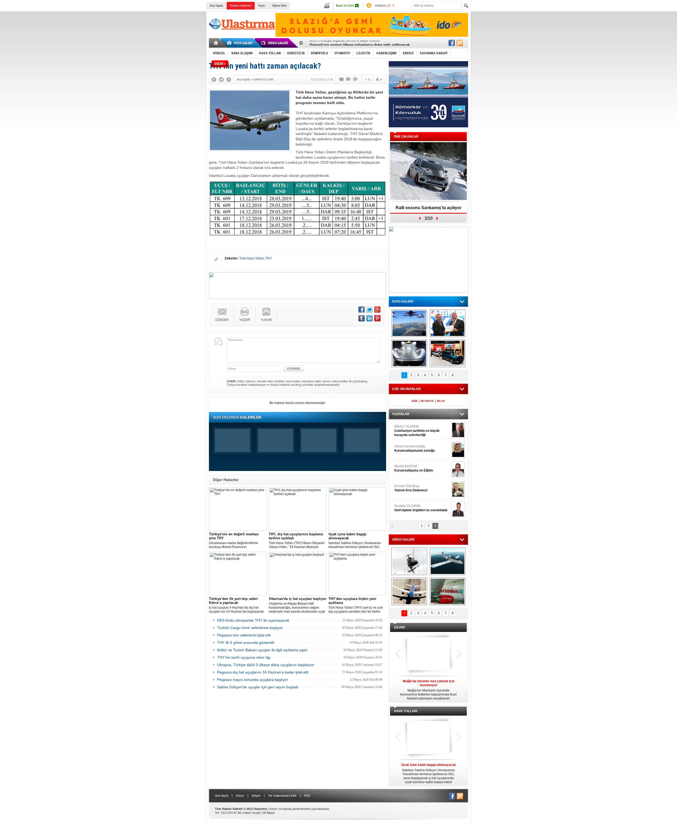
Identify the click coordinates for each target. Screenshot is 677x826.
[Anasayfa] (216, 43)
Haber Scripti (251, 812)
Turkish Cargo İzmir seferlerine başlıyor (250, 628)
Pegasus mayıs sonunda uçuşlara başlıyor (252, 679)
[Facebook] (214, 79)
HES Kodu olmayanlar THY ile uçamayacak (253, 620)
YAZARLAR (400, 414)
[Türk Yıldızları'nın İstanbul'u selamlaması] (409, 323)
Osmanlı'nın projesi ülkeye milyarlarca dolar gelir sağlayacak (359, 43)
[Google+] (228, 79)
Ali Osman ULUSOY (408, 429)
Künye (240, 795)
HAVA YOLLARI (405, 711)
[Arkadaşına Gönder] (348, 79)
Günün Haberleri (240, 5)
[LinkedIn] (369, 318)
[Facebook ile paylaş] (452, 43)
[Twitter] (221, 79)
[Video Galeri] (275, 43)
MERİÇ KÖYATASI (407, 488)
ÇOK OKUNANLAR (406, 389)
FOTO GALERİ (402, 301)
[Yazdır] (355, 79)
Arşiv (261, 5)
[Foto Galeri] (240, 43)
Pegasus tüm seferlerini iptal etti (244, 635)
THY (269, 258)
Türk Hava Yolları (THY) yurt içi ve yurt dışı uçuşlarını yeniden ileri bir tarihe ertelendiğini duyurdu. (355, 605)
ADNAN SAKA (410, 469)
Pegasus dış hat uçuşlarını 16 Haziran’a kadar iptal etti (262, 672)
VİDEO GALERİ (403, 539)
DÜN (414, 400)
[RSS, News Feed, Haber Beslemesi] (459, 43)
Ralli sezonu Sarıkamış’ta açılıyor (428, 207)
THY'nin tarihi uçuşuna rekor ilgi (243, 657)
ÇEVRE (399, 627)
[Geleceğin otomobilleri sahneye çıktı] (409, 353)
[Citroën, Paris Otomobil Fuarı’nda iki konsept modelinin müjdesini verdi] (447, 353)
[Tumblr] (361, 318)
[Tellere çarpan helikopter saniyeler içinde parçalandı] (409, 561)
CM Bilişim (268, 812)
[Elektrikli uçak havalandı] (447, 561)
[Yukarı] (266, 314)
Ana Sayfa (216, 5)
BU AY (441, 400)
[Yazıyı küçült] (367, 79)
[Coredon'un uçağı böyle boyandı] (447, 591)
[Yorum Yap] (341, 79)
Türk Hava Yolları (251, 258)
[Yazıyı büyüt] (379, 79)
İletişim (256, 795)
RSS (307, 795)
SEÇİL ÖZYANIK (406, 449)
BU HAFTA (427, 400)
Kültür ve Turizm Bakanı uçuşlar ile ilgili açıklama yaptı (262, 650)
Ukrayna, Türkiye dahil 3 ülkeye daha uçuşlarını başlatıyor (265, 665)
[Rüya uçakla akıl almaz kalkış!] (409, 591)
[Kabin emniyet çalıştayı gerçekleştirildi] (447, 323)
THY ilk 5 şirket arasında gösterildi (245, 642)
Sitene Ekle (279, 5)
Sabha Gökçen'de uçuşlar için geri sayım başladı (258, 687)
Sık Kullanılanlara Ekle (282, 795)
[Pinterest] (377, 318)
